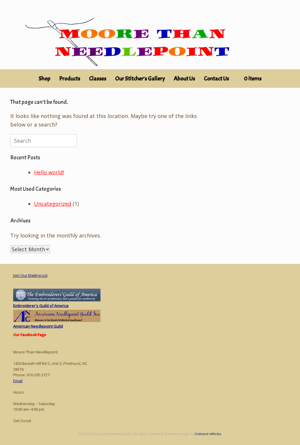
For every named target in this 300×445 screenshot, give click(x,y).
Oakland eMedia (208, 433)
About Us (184, 78)
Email (18, 380)
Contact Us (216, 78)
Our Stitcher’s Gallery (140, 78)
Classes (97, 78)
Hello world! (49, 172)
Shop (44, 78)
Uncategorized (52, 203)
